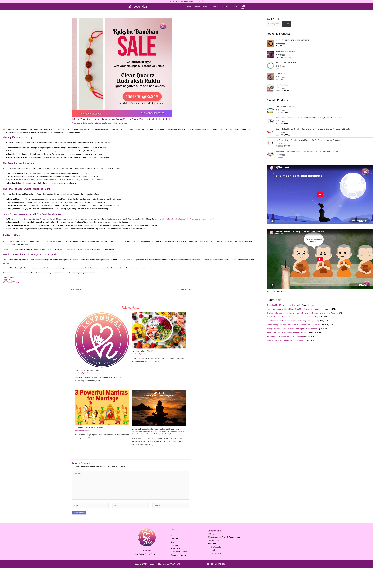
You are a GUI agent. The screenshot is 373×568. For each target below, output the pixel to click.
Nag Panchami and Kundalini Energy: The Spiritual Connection (291, 317)
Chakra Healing (151, 431)
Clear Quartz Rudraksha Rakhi (83, 123)
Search (286, 24)
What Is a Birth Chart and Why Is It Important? (285, 340)
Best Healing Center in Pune (87, 370)
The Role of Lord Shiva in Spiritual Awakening (284, 305)
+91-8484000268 (11, 282)
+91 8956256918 (214, 553)
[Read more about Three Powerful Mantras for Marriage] (102, 407)
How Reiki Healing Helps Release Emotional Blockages (288, 333)
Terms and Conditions (179, 552)
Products (224, 7)
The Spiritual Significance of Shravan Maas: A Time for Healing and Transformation (298, 313)
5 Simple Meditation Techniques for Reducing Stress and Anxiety (292, 329)
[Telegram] (223, 564)
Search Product (273, 19)
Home (189, 7)
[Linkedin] (219, 564)
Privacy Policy (176, 548)
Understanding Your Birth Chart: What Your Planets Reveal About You (293, 325)
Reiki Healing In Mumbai (160, 434)
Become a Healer (200, 7)
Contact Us (175, 539)
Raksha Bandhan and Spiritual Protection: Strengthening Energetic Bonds (295, 309)
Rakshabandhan (111, 123)
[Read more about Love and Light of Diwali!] (159, 330)
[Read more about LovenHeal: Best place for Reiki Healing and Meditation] (159, 408)
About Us (234, 7)
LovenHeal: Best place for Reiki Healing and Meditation (155, 429)
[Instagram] (215, 564)
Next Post (186, 289)
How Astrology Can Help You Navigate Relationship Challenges (291, 321)
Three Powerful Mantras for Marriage (91, 428)
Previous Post (77, 289)
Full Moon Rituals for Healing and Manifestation (285, 337)
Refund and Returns (178, 555)
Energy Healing (171, 431)
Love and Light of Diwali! (142, 351)
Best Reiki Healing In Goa (139, 431)
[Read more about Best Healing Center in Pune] (102, 340)
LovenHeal (140, 6)
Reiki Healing (148, 434)
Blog (172, 542)
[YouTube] (212, 564)
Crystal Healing (161, 431)
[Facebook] (208, 564)
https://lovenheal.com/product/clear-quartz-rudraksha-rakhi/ (190, 219)
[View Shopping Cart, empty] (243, 7)
